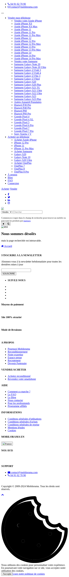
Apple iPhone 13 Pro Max (27, 49)
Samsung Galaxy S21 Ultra (28, 90)
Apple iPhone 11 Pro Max (27, 35)
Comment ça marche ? (19, 391)
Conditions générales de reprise (23, 424)
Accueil (8, 246)
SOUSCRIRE (9, 273)
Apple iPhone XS (23, 23)
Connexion (13, 183)
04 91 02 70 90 (18, 4)
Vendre (13, 188)
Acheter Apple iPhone (25, 139)
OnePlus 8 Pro (21, 171)
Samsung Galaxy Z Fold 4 (27, 73)
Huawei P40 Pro (22, 107)
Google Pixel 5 (21, 122)
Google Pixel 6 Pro (24, 125)
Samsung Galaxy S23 (25, 96)
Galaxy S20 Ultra (23, 160)
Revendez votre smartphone (22, 379)
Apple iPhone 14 (22, 52)
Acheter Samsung (23, 151)
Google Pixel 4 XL (24, 119)
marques (27, 221)
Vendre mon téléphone (19, 17)
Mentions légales (16, 427)
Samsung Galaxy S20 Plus (27, 84)
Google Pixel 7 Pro (24, 131)
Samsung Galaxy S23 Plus (27, 99)
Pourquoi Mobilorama (19, 348)
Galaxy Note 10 (22, 157)
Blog (10, 177)
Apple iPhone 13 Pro (24, 46)
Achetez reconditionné (19, 376)
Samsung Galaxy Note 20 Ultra (30, 67)
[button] (2, 494)
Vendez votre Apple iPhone (28, 20)
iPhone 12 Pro (21, 142)
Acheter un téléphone (18, 136)
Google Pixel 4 (21, 116)
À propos (12, 174)
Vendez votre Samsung (25, 61)
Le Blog (12, 397)
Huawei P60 (20, 110)
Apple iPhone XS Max (25, 26)
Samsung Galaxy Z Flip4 (27, 78)
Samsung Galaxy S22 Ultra (28, 93)
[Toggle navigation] (2, 13)
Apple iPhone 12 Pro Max (27, 44)
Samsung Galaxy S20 (25, 81)
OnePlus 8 (19, 168)
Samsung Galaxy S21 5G (27, 87)
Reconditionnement (17, 351)
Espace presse (15, 357)
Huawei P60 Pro (22, 113)
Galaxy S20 (20, 154)
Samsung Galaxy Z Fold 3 (27, 70)
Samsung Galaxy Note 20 (27, 64)
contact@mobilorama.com (24, 6)
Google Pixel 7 (21, 128)
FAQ (10, 180)
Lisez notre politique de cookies (29, 573)
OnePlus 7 (19, 166)
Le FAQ (12, 394)
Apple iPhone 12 (22, 38)
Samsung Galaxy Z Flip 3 (27, 76)
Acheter (5, 188)
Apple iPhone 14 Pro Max (27, 58)
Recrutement (14, 360)
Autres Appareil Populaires (27, 102)
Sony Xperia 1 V (22, 134)
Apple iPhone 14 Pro (24, 55)
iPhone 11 (19, 145)
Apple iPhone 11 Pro (24, 32)
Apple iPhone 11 (22, 29)
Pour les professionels (19, 403)
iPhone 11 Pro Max (24, 148)
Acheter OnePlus (22, 163)
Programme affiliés (17, 406)
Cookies (12, 430)
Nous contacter (15, 400)
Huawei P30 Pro (22, 105)
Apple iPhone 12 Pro (24, 41)
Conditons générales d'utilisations (24, 418)
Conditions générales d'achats (23, 421)
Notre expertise (15, 354)
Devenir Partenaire (17, 363)
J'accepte (7, 574)
